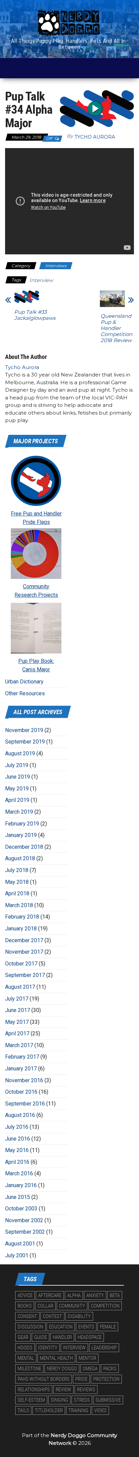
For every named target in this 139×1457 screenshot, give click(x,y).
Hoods (25, 1348)
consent (27, 1316)
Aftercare (49, 1295)
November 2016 (24, 1080)
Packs (109, 1369)
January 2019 (21, 835)
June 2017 (17, 1010)
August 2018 (20, 858)
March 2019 (19, 812)
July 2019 (16, 765)
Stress (82, 1400)
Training (78, 1410)
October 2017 (21, 963)
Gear (23, 1337)
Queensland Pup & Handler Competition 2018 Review (116, 328)
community (72, 1306)
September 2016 (25, 1103)
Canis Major (36, 669)
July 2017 (16, 999)
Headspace (90, 1337)
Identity (47, 1348)
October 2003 (21, 1208)
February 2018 (22, 917)
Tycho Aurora (95, 137)
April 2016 (17, 1162)
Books (25, 1306)
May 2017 (17, 1022)
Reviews (86, 1389)
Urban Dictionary (24, 681)
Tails (23, 1410)
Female (108, 1327)
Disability (79, 1316)
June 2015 (17, 1197)
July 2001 (16, 1255)
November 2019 (24, 730)
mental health (56, 1358)
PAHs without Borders (44, 1379)
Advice (25, 1295)
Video (100, 1410)
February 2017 (22, 1057)
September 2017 (25, 975)
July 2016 (16, 1127)
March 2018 (19, 905)
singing (59, 1400)
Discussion (30, 1327)
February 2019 (22, 823)
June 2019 (17, 777)
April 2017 (17, 1033)
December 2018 (24, 847)
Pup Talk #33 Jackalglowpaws (34, 315)
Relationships (34, 1389)
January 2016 (21, 1185)
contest (52, 1316)
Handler (62, 1337)
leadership (104, 1348)
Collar (45, 1306)
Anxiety (95, 1295)
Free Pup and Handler (36, 513)
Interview (41, 280)
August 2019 (20, 753)
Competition (105, 1306)
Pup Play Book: (36, 661)
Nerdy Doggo (62, 1369)
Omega (90, 1369)
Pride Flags (36, 522)
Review (63, 1389)
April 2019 (17, 800)
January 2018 (21, 928)
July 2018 (16, 870)
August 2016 (20, 1115)
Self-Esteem (31, 1400)
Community (36, 586)
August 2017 (20, 987)
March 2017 (19, 1045)
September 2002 (25, 1232)
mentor (87, 1358)
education (61, 1327)
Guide (40, 1337)
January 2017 (21, 1068)
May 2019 (17, 788)
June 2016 (17, 1139)
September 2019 (25, 741)
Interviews (55, 265)
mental (26, 1358)
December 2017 (24, 940)
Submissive (108, 1400)
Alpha (74, 1295)
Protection (106, 1379)
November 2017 (24, 952)
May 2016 (17, 1150)
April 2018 (17, 893)
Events (86, 1327)
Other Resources (25, 693)
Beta (115, 1295)
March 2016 (19, 1173)
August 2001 (20, 1243)
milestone (29, 1369)
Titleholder (49, 1410)
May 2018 (17, 882)
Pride (81, 1379)
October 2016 (21, 1092)
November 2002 (24, 1220)
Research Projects (36, 595)
